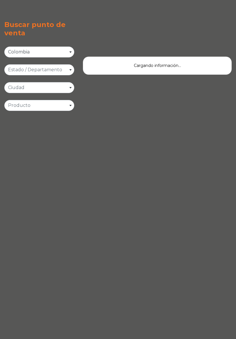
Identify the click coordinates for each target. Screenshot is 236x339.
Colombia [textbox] (19, 52)
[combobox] (39, 52)
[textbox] (39, 70)
